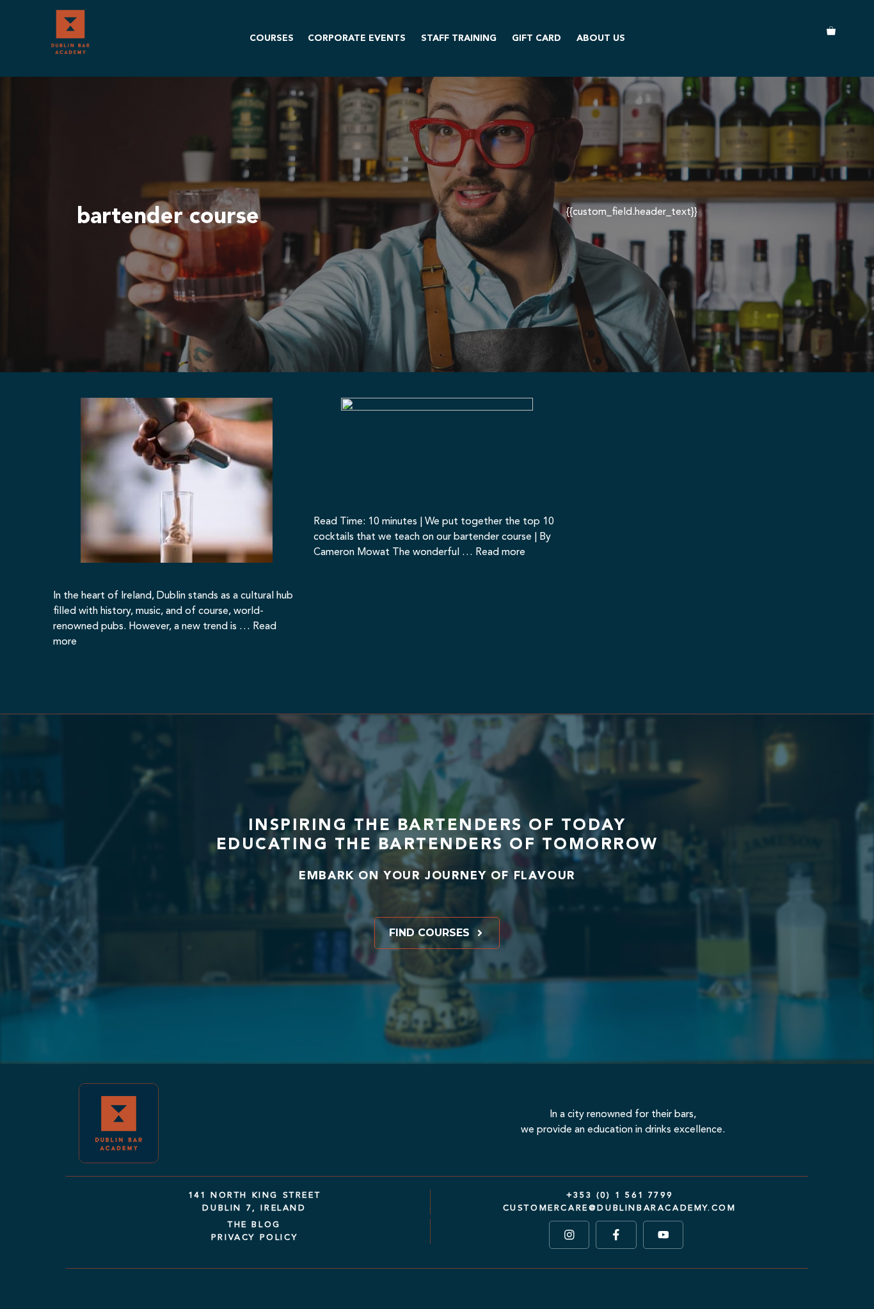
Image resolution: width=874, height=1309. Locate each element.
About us (600, 38)
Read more (500, 552)
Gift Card (536, 38)
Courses (272, 38)
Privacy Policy (254, 1238)
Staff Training (459, 38)
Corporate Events (357, 38)
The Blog (254, 1225)
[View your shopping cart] (826, 32)
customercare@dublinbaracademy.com (619, 1208)
